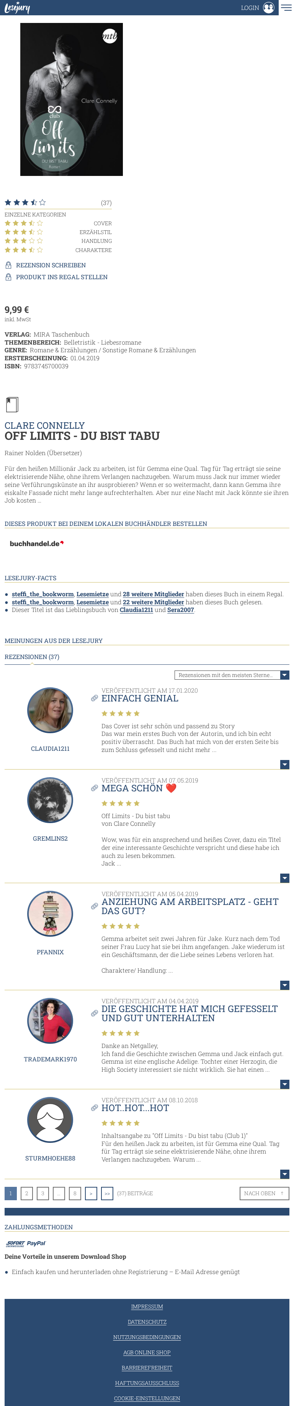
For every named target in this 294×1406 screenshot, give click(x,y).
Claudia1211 (136, 609)
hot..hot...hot (135, 1108)
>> (107, 1193)
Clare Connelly (45, 425)
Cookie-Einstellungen (147, 1398)
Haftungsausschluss (147, 1382)
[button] (258, 7)
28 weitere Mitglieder (153, 594)
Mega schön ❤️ (139, 788)
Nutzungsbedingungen (147, 1337)
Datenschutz (147, 1321)
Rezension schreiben (51, 265)
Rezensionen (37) (32, 657)
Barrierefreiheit (147, 1367)
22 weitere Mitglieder (153, 602)
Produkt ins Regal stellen (62, 277)
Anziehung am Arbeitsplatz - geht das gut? (190, 906)
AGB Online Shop (147, 1352)
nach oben (260, 1193)
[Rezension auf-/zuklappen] (284, 764)
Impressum (147, 1306)
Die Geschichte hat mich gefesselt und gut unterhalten (189, 1013)
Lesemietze (93, 594)
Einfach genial (139, 698)
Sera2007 (180, 609)
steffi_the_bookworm (43, 594)
